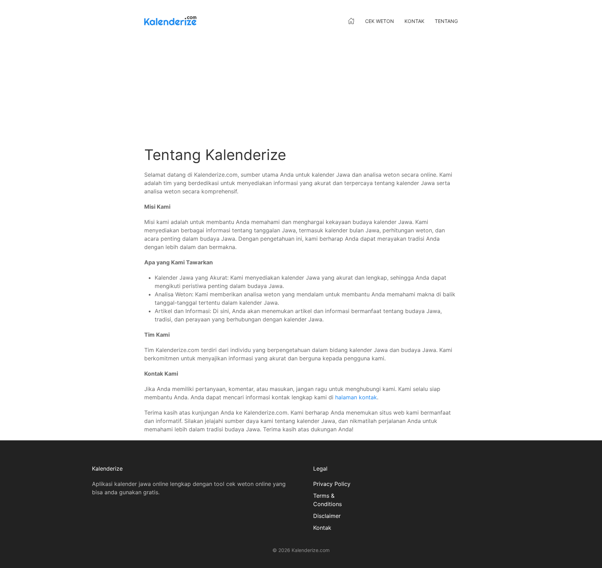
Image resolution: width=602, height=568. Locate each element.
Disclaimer (327, 515)
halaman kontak (356, 397)
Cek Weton (379, 21)
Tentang (446, 21)
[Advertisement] (353, 90)
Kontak (414, 21)
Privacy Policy (331, 483)
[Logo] (170, 20)
